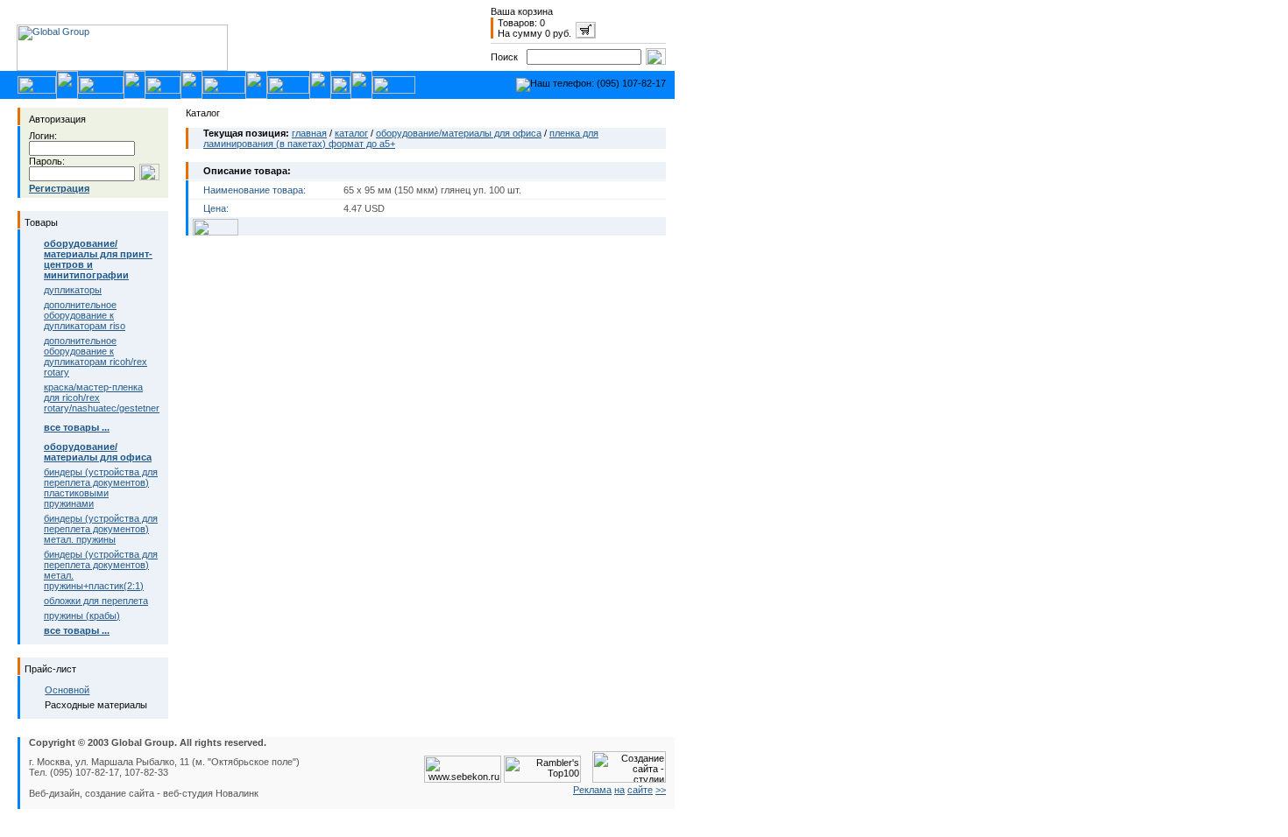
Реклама (592, 789)
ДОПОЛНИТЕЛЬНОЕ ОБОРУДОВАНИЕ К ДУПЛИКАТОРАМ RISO (84, 315)
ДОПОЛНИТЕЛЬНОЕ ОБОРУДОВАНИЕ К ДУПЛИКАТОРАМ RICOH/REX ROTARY (95, 356)
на (619, 789)
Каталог (351, 133)
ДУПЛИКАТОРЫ (73, 290)
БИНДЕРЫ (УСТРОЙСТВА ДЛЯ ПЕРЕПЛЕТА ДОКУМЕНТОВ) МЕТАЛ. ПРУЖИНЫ (101, 529)
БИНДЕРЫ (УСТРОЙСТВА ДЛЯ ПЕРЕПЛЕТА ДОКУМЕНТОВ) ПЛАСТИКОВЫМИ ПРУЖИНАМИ (101, 488)
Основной (67, 690)
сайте (640, 789)
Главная (309, 133)
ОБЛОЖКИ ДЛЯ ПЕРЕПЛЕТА (96, 600)
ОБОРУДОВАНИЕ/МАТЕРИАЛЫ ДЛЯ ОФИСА (458, 133)
